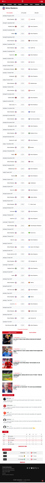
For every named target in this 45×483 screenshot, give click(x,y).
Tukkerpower (10, 405)
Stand (15, 4)
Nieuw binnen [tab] (32, 332)
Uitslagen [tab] (23, 12)
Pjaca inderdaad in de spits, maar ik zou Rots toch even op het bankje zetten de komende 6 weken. (22, 421)
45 (14, 365)
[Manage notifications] (42, 481)
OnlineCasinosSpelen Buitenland (8, 470)
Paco (8, 426)
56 (16, 377)
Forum (31, 4)
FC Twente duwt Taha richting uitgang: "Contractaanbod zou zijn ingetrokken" (26, 363)
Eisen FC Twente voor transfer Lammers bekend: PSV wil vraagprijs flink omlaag (28, 351)
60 (14, 389)
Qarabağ (21, 452)
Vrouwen (19, 4)
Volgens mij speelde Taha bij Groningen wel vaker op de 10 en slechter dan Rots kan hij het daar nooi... (22, 407)
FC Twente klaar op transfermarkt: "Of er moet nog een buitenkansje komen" (27, 387)
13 (17, 353)
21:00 (22, 40)
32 (14, 377)
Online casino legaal (6, 471)
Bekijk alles (22, 462)
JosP (8, 412)
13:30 (22, 47)
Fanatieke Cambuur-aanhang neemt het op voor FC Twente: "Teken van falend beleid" (27, 375)
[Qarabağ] (24, 452)
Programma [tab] (10, 12)
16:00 (22, 19)
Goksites (4, 473)
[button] (40, 2)
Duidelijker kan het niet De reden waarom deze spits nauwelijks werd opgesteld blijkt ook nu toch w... (22, 414)
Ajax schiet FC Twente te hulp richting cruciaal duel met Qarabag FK (27, 339)
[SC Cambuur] (24, 456)
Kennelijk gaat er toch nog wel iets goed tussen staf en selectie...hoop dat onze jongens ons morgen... (22, 400)
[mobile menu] (3, 1)
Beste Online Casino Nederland (8, 468)
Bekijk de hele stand (22, 446)
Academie (26, 4)
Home (4, 4)
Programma (9, 4)
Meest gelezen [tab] (12, 332)
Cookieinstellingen (26, 479)
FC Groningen (20, 459)
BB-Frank (9, 398)
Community (37, 4)
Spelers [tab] (36, 12)
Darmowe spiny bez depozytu (8, 474)
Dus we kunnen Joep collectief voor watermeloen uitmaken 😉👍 (21, 428)
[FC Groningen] (24, 459)
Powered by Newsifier (22, 481)
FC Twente (34, 452)
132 (15, 353)
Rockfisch (9, 419)
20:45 (22, 26)
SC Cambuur (21, 456)
